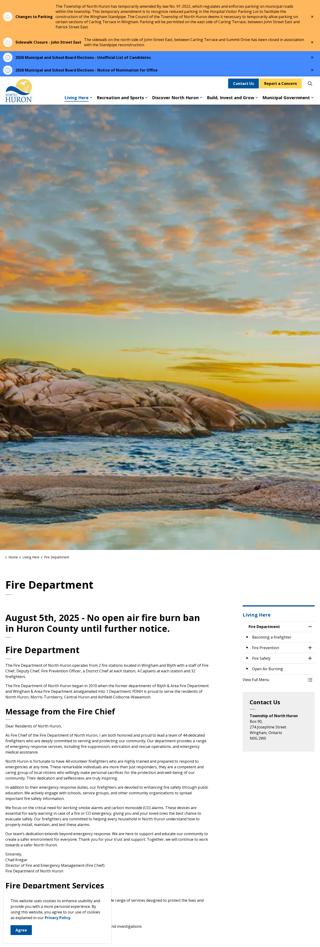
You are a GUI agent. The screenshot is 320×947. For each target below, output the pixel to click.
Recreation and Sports (120, 97)
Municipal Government (286, 97)
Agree (21, 930)
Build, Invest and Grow (230, 97)
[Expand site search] (310, 83)
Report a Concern (280, 83)
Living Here (76, 97)
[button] (274, 679)
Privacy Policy (57, 917)
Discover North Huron (175, 97)
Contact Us (243, 83)
